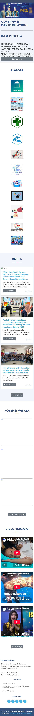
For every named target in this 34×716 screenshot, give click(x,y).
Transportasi (17, 143)
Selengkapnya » (9, 291)
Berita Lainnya (17, 395)
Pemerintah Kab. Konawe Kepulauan (17, 88)
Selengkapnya (17, 59)
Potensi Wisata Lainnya (17, 515)
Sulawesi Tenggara (8, 691)
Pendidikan (17, 108)
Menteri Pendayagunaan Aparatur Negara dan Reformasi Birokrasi (16, 687)
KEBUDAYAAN (17, 243)
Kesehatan (17, 126)
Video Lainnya (17, 647)
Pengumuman (17, 216)
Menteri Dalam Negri (9, 683)
